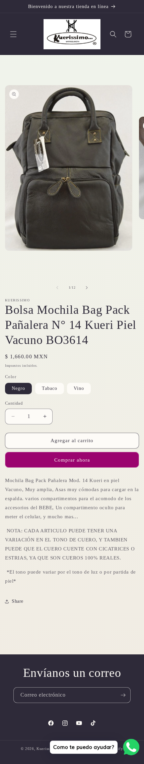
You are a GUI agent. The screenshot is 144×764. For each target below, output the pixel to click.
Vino (79, 388)
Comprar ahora (72, 460)
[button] (13, 34)
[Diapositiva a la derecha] (86, 287)
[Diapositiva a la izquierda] (57, 287)
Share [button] (17, 601)
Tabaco (49, 388)
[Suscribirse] (123, 695)
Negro (18, 388)
